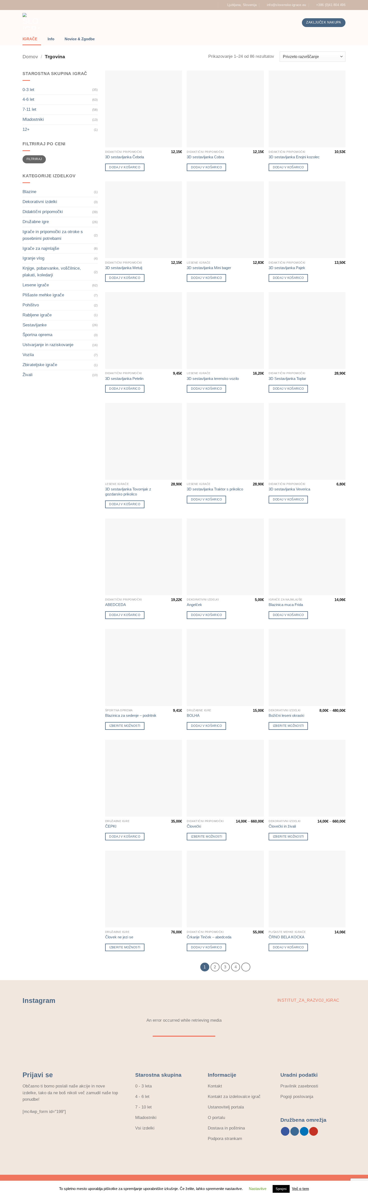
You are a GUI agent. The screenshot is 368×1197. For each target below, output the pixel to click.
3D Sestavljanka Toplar (287, 378)
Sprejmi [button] (281, 1189)
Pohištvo (31, 305)
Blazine (29, 191)
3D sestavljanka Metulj (123, 268)
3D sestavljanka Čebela (124, 157)
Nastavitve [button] (257, 1188)
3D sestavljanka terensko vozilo (213, 378)
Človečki (194, 826)
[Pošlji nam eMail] (196, 5)
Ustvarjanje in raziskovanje (48, 344)
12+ (26, 129)
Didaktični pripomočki (43, 211)
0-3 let (28, 89)
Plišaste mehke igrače (43, 295)
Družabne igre (36, 221)
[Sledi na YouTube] (211, 5)
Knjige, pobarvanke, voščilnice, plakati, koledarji (52, 271)
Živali (28, 374)
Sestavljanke (35, 325)
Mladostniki (33, 119)
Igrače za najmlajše (41, 248)
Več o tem (300, 1188)
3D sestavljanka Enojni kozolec (294, 157)
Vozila (28, 354)
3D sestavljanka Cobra (205, 157)
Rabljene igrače (37, 315)
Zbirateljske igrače (40, 364)
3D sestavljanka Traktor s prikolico (215, 489)
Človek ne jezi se (119, 937)
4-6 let (28, 99)
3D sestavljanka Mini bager (209, 268)
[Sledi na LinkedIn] (206, 5)
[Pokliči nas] (201, 5)
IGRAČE (30, 39)
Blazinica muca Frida (286, 605)
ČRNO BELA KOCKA (286, 937)
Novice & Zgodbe (80, 39)
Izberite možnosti (124, 726)
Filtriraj (34, 159)
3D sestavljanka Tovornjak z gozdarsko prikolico (128, 491)
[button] (262, 23)
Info (51, 39)
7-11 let (29, 109)
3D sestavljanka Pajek (287, 268)
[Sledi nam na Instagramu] (191, 5)
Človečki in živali (282, 826)
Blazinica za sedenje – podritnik (130, 715)
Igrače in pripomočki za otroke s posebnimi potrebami (53, 235)
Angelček (194, 605)
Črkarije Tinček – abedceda (209, 937)
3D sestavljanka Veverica (289, 489)
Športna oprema (37, 334)
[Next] (245, 967)
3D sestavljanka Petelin (124, 378)
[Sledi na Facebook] (186, 5)
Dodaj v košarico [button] (124, 167)
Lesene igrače (36, 285)
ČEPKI (110, 826)
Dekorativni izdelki (40, 201)
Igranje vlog (33, 258)
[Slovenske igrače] (73, 21)
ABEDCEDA (115, 605)
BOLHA (193, 715)
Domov (30, 56)
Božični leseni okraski (286, 715)
